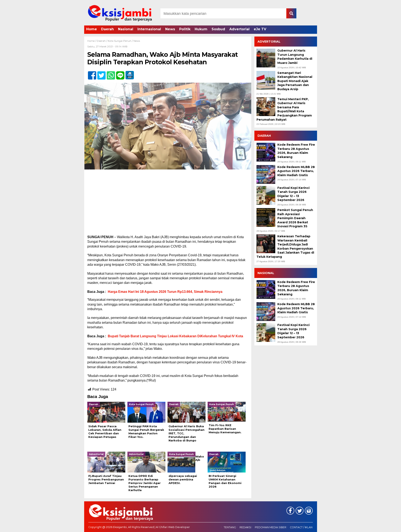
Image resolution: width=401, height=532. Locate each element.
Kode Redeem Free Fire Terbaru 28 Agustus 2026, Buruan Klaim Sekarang (296, 151)
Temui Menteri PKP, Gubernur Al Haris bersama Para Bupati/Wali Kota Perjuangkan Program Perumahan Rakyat (284, 109)
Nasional (125, 29)
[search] (291, 13)
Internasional (149, 29)
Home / (92, 40)
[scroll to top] (384, 526)
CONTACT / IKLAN (301, 527)
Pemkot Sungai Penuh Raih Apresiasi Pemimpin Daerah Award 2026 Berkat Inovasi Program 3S (295, 218)
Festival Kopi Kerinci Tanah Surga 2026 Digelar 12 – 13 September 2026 (293, 194)
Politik (184, 29)
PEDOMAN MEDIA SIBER (270, 527)
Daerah (107, 29)
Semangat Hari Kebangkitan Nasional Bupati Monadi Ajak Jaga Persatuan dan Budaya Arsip (294, 81)
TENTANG (230, 527)
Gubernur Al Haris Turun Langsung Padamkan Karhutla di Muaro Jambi (294, 57)
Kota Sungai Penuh (119, 40)
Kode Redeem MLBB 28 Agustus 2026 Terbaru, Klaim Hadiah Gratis (296, 171)
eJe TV (260, 29)
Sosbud (218, 29)
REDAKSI (245, 527)
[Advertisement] (167, 204)
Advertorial (239, 29)
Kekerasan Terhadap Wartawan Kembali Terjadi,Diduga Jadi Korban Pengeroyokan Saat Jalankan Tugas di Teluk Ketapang (285, 246)
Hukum (201, 29)
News (170, 29)
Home (91, 29)
